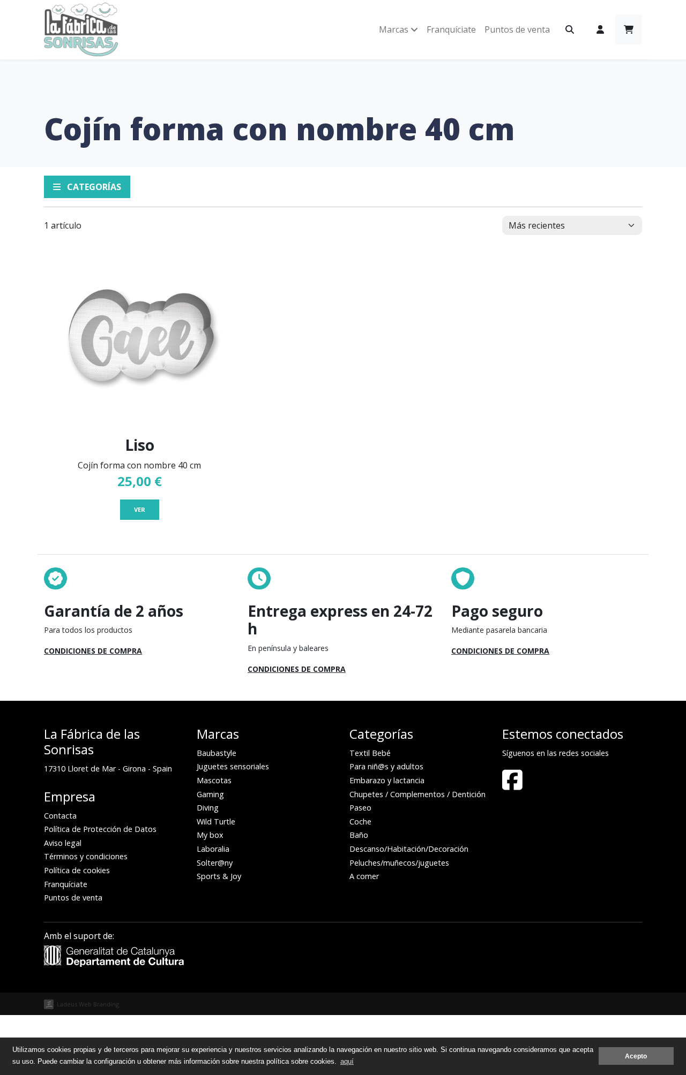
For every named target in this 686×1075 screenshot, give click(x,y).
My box (210, 835)
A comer (364, 876)
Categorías (93, 187)
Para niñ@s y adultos (386, 766)
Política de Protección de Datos (100, 829)
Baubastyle (216, 753)
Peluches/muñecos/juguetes (399, 863)
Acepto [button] (636, 1056)
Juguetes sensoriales (233, 766)
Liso (139, 445)
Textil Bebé (370, 753)
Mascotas (214, 780)
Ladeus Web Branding (88, 1004)
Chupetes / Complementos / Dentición (417, 794)
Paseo (360, 808)
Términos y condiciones (86, 856)
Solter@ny (215, 863)
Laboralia (213, 849)
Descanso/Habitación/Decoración (408, 849)
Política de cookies (77, 870)
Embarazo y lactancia (386, 780)
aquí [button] (347, 1061)
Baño (358, 835)
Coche (360, 821)
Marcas (395, 29)
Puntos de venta (517, 29)
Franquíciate (451, 29)
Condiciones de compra (93, 651)
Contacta (60, 816)
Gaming (210, 794)
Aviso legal (62, 843)
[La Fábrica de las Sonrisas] (81, 29)
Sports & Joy (219, 876)
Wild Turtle (216, 821)
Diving (208, 808)
